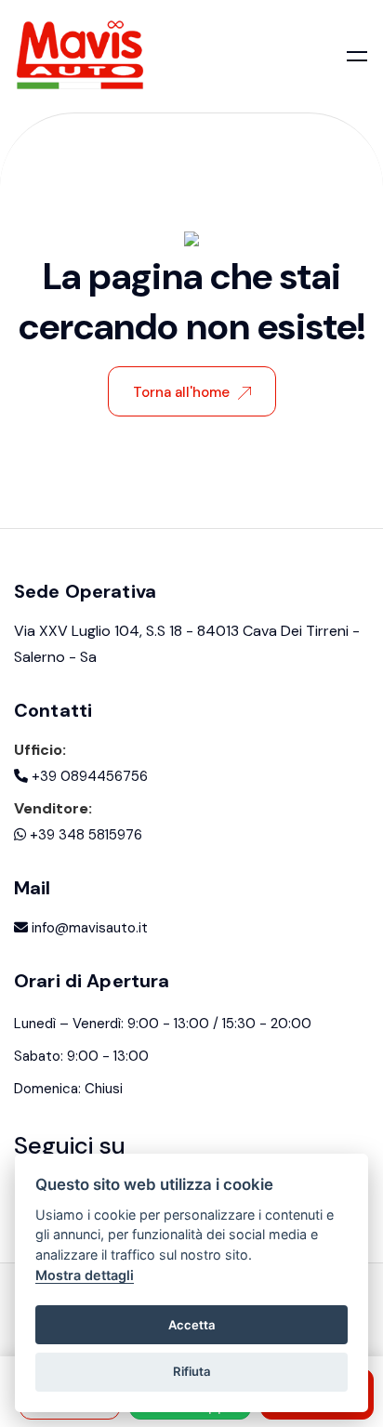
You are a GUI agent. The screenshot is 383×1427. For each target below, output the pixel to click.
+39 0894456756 (88, 776)
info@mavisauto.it (88, 927)
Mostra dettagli (84, 1275)
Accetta (192, 1324)
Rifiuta (192, 1371)
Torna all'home (181, 392)
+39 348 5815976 (84, 835)
